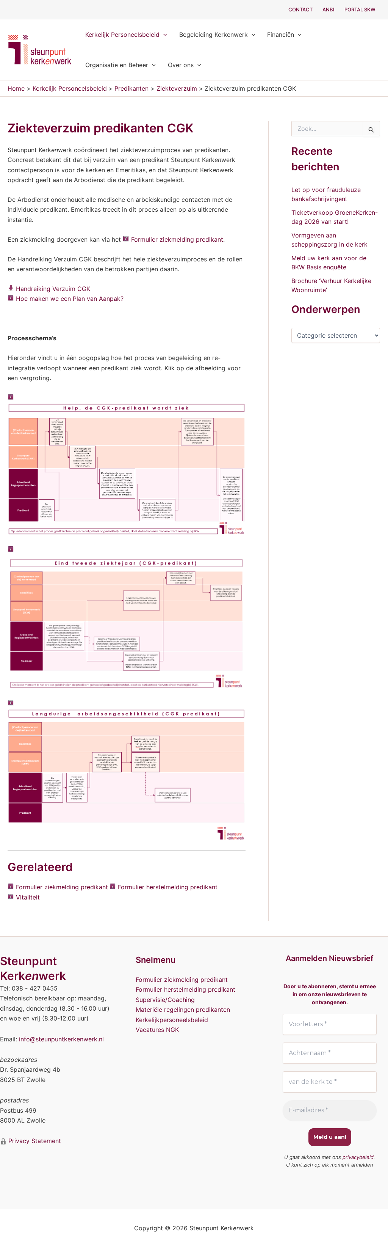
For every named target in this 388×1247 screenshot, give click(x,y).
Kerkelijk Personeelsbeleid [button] (122, 34)
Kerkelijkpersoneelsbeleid (172, 1020)
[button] (163, 34)
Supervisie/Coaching (165, 999)
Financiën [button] (280, 34)
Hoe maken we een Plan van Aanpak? (70, 298)
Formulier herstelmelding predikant (167, 887)
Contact (300, 9)
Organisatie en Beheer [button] (116, 65)
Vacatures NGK (157, 1029)
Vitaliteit (28, 897)
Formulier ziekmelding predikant (177, 239)
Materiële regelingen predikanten (183, 1009)
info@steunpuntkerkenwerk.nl (61, 1039)
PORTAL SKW (359, 9)
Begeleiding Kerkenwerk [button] (213, 34)
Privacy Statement (33, 1141)
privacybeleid (358, 1157)
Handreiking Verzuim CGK (53, 288)
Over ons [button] (181, 65)
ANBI (328, 9)
